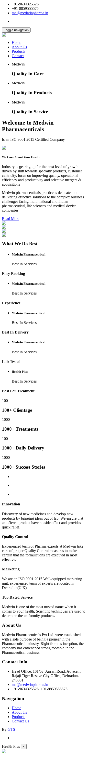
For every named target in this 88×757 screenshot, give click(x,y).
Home (16, 42)
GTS (11, 729)
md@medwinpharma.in (30, 13)
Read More (10, 219)
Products (18, 51)
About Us (19, 47)
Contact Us (20, 721)
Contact (18, 56)
